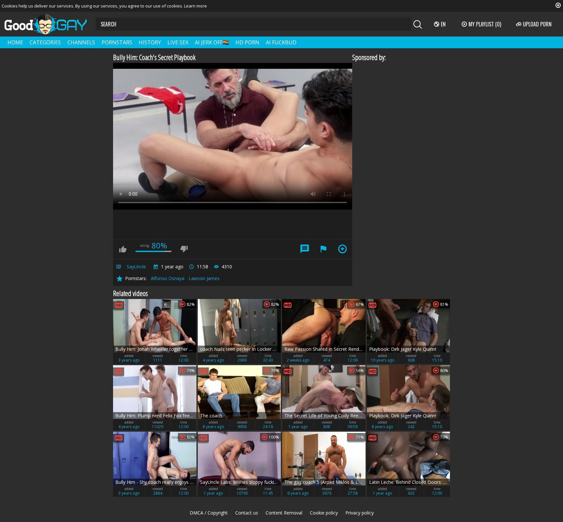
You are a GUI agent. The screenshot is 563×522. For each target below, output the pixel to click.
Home (15, 42)
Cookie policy (324, 513)
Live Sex (177, 42)
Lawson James (204, 278)
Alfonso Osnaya (167, 278)
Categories (45, 42)
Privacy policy (359, 513)
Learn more (195, 6)
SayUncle (136, 266)
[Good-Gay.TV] (49, 24)
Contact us (246, 513)
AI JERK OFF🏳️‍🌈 (212, 42)
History (150, 42)
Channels (81, 42)
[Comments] (304, 249)
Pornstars (117, 42)
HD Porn (247, 42)
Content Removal (284, 513)
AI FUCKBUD (281, 42)
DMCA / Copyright (209, 513)
